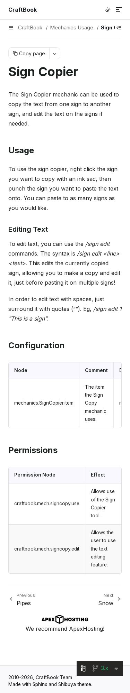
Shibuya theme (74, 684)
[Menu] (118, 9)
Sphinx (40, 684)
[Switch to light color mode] (107, 9)
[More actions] (54, 53)
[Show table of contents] (119, 27)
